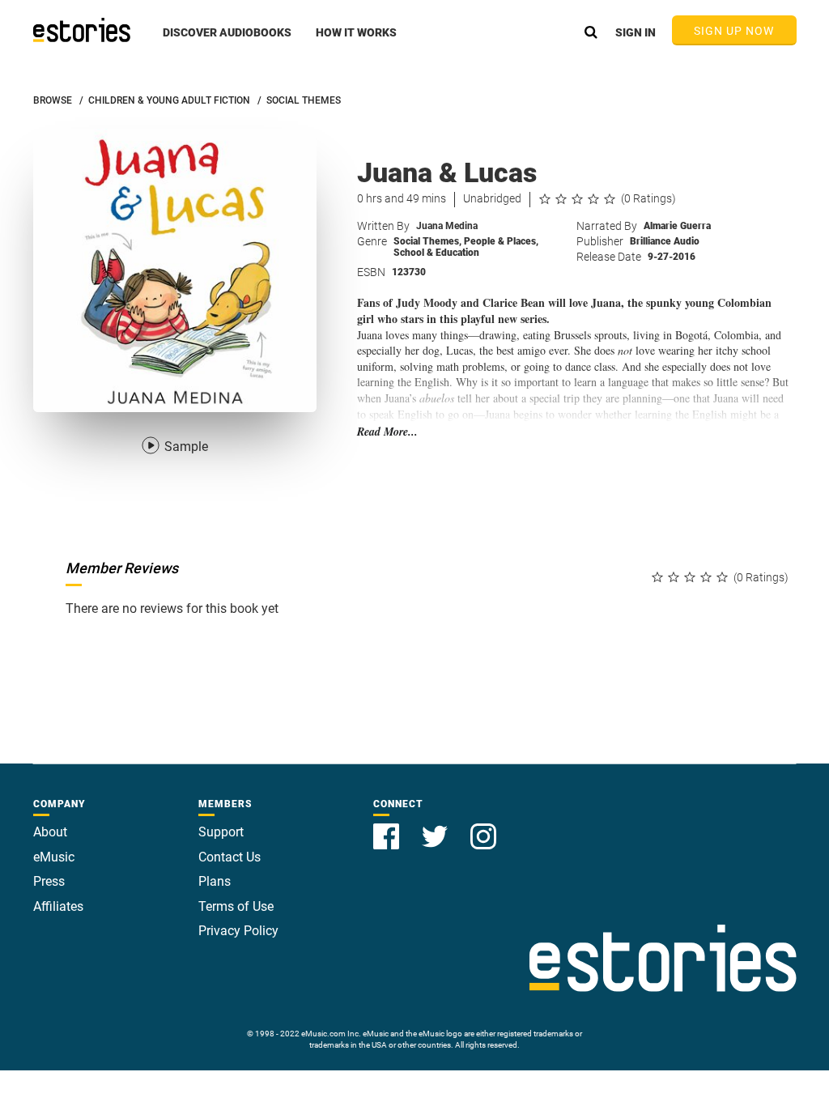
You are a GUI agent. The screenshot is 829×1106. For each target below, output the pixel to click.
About (50, 832)
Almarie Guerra (677, 226)
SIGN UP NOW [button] (734, 30)
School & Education (436, 252)
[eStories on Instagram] (483, 827)
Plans (214, 881)
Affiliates (58, 906)
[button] (227, 41)
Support (221, 832)
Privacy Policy (238, 930)
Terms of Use (236, 906)
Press (49, 881)
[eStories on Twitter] (436, 827)
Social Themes (427, 241)
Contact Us (229, 857)
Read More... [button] (387, 432)
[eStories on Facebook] (387, 827)
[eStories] (81, 30)
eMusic (53, 857)
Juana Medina (447, 226)
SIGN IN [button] (635, 32)
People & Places (501, 241)
